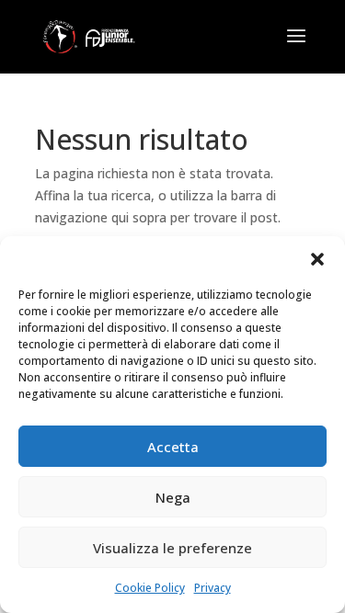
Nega (172, 497)
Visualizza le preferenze (172, 548)
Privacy (212, 588)
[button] (317, 259)
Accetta (173, 446)
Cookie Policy (150, 588)
